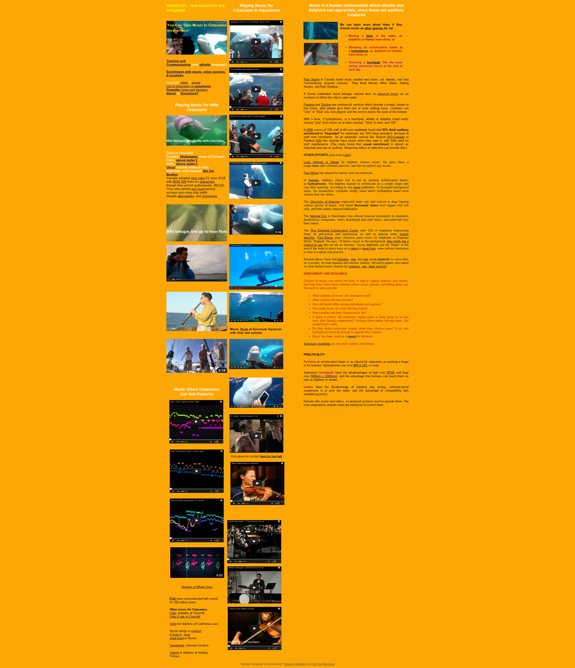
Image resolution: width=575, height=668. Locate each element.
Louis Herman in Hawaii (321, 162)
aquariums (203, 86)
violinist (196, 631)
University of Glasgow (325, 201)
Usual (170, 167)
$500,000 (179, 181)
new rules (198, 178)
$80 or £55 (360, 365)
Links (346, 155)
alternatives (186, 196)
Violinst (174, 652)
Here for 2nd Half (271, 456)
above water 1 (186, 160)
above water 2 (186, 163)
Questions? (190, 93)
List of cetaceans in (180, 86)
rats (365, 259)
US (319, 140)
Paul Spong (311, 79)
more (176, 634)
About (171, 93)
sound (196, 82)
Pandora (309, 104)
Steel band (177, 638)
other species (374, 28)
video (184, 82)
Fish (173, 598)
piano (354, 248)
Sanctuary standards (317, 343)
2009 (310, 129)
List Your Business (323, 664)
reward (352, 336)
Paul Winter (311, 173)
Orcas (244, 329)
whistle (204, 64)
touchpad (373, 62)
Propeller (173, 89)
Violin (173, 624)
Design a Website (295, 664)
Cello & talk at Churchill (185, 616)
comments (209, 196)
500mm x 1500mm (323, 376)
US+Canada (396, 137)
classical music (387, 94)
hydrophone (359, 51)
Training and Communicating (178, 62)
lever (369, 36)
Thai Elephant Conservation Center (334, 230)
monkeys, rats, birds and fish (367, 266)
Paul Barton (325, 237)
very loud (197, 189)
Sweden (313, 180)
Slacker (326, 104)
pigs (353, 259)
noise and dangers (194, 89)
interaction (207, 181)
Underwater (189, 156)
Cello (173, 613)
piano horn (369, 248)
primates (343, 259)
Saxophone (177, 645)
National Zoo (318, 216)
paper (356, 187)
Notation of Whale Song (196, 587)
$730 (390, 372)
